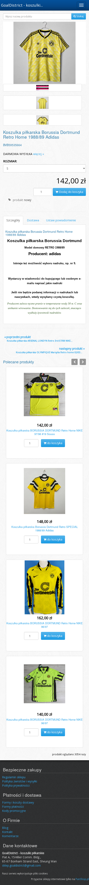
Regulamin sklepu (13, 777)
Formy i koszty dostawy (18, 802)
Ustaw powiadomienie (61, 220)
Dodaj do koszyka (70, 192)
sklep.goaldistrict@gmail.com (21, 865)
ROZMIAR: (10, 161)
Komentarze (10, 836)
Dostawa (33, 220)
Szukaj (80, 16)
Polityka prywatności (16, 785)
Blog (5, 828)
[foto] (42, 87)
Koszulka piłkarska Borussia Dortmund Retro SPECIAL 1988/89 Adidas (44, 528)
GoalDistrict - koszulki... (22, 5)
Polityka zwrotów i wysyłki (19, 781)
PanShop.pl (82, 879)
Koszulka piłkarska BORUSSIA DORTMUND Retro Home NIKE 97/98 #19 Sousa (44, 432)
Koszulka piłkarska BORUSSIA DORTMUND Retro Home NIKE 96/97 (44, 625)
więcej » (38, 154)
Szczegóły (13, 220)
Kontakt (7, 832)
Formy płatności (13, 807)
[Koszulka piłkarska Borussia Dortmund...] (44, 53)
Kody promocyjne (14, 811)
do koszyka (54, 443)
